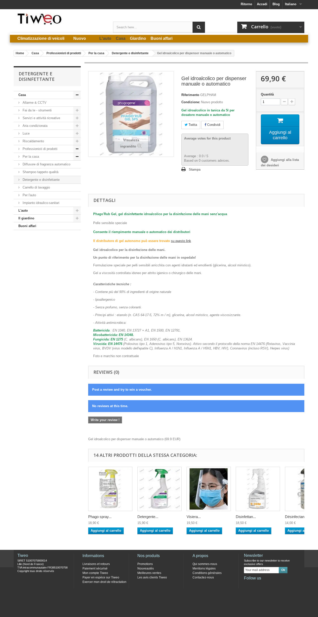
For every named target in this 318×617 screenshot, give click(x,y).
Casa (22, 95)
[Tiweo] (60, 19)
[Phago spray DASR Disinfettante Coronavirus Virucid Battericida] (110, 489)
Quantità (267, 94)
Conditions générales (207, 573)
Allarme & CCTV (34, 102)
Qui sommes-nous (205, 564)
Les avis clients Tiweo (152, 577)
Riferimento (190, 95)
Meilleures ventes (149, 573)
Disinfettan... (246, 517)
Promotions (145, 564)
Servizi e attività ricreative (41, 118)
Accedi (262, 4)
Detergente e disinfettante (41, 180)
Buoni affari (27, 226)
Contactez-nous (203, 577)
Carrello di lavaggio (36, 187)
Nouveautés (145, 568)
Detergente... (147, 517)
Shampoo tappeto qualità (40, 172)
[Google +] (263, 584)
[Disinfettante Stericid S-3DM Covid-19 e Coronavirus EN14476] (258, 489)
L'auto (23, 210)
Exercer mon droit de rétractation (104, 582)
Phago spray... (100, 517)
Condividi (213, 125)
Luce (26, 133)
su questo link (181, 241)
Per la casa (30, 156)
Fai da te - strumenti (37, 110)
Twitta (192, 125)
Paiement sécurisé (95, 568)
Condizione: (190, 102)
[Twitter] (255, 584)
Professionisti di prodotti (39, 149)
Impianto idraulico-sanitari (40, 203)
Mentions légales (204, 568)
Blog (276, 4)
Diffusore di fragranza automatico (46, 164)
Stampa (194, 169)
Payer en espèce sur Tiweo (100, 577)
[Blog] (272, 584)
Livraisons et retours (96, 564)
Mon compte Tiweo (95, 573)
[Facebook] (247, 584)
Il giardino (26, 218)
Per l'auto (29, 195)
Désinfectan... (296, 517)
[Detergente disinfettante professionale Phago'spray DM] (159, 489)
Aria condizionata (34, 126)
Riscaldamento (33, 141)
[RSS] (280, 584)
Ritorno (246, 4)
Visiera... (194, 517)
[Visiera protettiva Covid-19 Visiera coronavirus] (209, 489)
